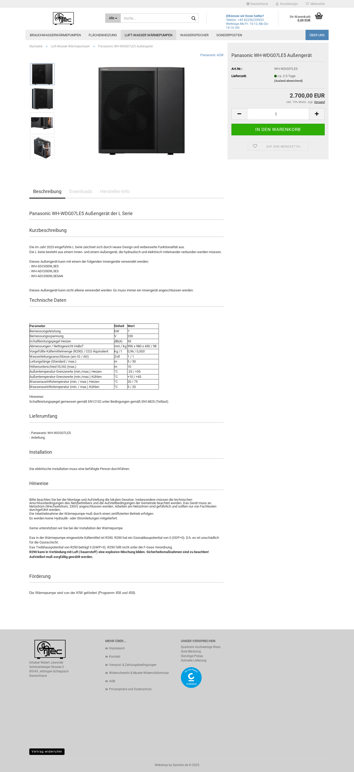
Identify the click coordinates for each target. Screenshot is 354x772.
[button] (257, 4)
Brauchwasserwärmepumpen (55, 35)
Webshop (161, 765)
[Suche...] (194, 18)
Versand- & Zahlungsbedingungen (133, 665)
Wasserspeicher (194, 35)
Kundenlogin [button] (288, 4)
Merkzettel (317, 4)
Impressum (117, 648)
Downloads (80, 191)
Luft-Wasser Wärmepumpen (148, 35)
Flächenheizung (103, 35)
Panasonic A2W (212, 55)
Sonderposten (229, 35)
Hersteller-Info (115, 191)
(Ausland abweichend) (288, 81)
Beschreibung (47, 191)
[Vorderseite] (141, 111)
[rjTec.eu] (63, 18)
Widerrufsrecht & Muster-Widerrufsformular (139, 673)
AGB (112, 681)
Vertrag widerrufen (47, 751)
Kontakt (114, 656)
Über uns (317, 35)
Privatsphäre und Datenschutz (130, 689)
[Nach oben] (340, 764)
